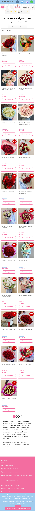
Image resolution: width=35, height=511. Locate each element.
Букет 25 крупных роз (8, 157)
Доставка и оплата (7, 465)
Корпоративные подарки (10, 485)
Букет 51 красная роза (25, 329)
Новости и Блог (6, 492)
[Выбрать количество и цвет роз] (9, 43)
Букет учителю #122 (24, 53)
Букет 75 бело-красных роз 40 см (25, 226)
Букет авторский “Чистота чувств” (7, 295)
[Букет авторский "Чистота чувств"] (9, 285)
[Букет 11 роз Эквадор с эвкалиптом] (26, 181)
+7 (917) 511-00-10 (7, 2)
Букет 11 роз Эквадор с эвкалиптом (25, 192)
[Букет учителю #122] (26, 43)
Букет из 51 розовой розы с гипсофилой (24, 123)
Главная (4, 22)
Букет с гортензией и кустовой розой (25, 261)
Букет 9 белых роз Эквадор (7, 226)
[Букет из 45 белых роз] (9, 112)
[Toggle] (3, 31)
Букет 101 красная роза (8, 260)
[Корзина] (33, 7)
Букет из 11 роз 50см (25, 364)
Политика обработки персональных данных (16, 475)
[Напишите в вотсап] (31, 1)
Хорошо (18, 506)
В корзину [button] (9, 65)
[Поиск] (6, 7)
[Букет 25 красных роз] (9, 181)
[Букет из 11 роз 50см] (26, 354)
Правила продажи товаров (10, 472)
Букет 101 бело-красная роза (9, 399)
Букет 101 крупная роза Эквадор (26, 88)
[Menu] (2, 7)
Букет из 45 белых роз (8, 122)
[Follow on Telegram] (22, 1)
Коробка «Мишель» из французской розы (8, 88)
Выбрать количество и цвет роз (8, 54)
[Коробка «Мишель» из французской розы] (9, 78)
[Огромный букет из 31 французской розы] (9, 319)
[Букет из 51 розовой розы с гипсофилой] (26, 112)
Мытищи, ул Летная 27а (26, 6)
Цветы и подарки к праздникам (12, 488)
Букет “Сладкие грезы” (25, 295)
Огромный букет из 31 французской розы (8, 330)
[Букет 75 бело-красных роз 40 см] (26, 216)
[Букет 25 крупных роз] (9, 147)
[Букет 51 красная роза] (26, 319)
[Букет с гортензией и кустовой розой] (26, 250)
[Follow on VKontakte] (17, 1)
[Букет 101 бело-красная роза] (9, 388)
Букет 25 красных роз (8, 191)
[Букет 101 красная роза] (9, 250)
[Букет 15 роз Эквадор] (26, 147)
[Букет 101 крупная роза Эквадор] (26, 78)
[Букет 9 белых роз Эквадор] (9, 216)
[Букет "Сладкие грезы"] (26, 285)
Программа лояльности (9, 469)
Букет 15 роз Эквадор (25, 157)
